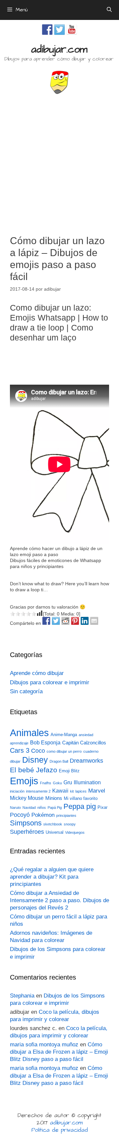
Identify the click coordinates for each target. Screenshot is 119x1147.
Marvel (96, 791)
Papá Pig (55, 808)
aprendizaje (19, 743)
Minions (53, 798)
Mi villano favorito (81, 798)
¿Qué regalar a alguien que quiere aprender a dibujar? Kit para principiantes (52, 876)
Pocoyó (20, 815)
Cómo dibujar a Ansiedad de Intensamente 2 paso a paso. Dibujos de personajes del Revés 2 (59, 900)
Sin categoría (26, 691)
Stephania (22, 996)
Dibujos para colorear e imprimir (49, 682)
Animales (29, 732)
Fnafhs (45, 783)
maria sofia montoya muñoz (44, 1044)
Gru (67, 782)
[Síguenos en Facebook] (47, 29)
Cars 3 (19, 750)
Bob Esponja (45, 742)
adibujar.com (59, 49)
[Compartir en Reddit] (65, 621)
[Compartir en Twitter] (56, 621)
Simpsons (26, 823)
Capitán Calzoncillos (84, 742)
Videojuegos (75, 832)
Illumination (87, 782)
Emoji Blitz (69, 770)
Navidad (29, 808)
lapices (81, 791)
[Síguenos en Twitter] (59, 29)
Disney (35, 759)
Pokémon (43, 815)
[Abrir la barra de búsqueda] (109, 10)
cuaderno (91, 751)
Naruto (15, 808)
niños (41, 808)
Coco (38, 750)
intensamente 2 (38, 791)
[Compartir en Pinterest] (75, 621)
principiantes (66, 815)
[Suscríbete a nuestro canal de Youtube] (71, 29)
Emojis (24, 780)
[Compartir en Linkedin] (85, 621)
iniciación (17, 791)
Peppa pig (79, 806)
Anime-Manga (64, 734)
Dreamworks (86, 760)
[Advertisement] (59, 162)
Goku (57, 783)
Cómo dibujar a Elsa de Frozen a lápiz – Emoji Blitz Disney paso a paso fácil (59, 1051)
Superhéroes (27, 831)
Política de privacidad (59, 1130)
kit (72, 791)
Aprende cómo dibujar (37, 673)
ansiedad (86, 735)
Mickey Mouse (27, 798)
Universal (54, 832)
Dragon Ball (59, 761)
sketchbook (52, 824)
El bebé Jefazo (33, 770)
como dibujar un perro (64, 751)
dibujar (15, 761)
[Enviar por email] (94, 621)
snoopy (70, 824)
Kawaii (60, 791)
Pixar (102, 807)
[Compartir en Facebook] (46, 621)
